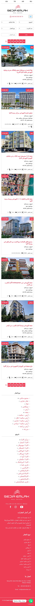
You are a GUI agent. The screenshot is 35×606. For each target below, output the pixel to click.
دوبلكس (28, 547)
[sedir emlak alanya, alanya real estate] (17, 9)
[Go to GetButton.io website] (31, 604)
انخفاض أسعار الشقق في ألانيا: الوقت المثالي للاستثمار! (19, 524)
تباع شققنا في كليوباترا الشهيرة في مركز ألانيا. (17, 366)
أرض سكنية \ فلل (25, 558)
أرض (28, 550)
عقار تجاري (27, 542)
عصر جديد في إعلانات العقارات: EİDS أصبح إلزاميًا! (17, 520)
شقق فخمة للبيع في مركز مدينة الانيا (20, 113)
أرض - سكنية (26, 556)
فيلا (29, 545)
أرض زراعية (27, 567)
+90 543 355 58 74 (17, 16)
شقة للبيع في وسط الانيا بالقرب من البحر (19, 325)
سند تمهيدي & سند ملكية (23, 517)
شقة (28, 553)
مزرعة (28, 569)
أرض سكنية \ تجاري (25, 561)
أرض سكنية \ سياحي (24, 564)
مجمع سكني (27, 539)
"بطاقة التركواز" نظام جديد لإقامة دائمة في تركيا (18, 527)
